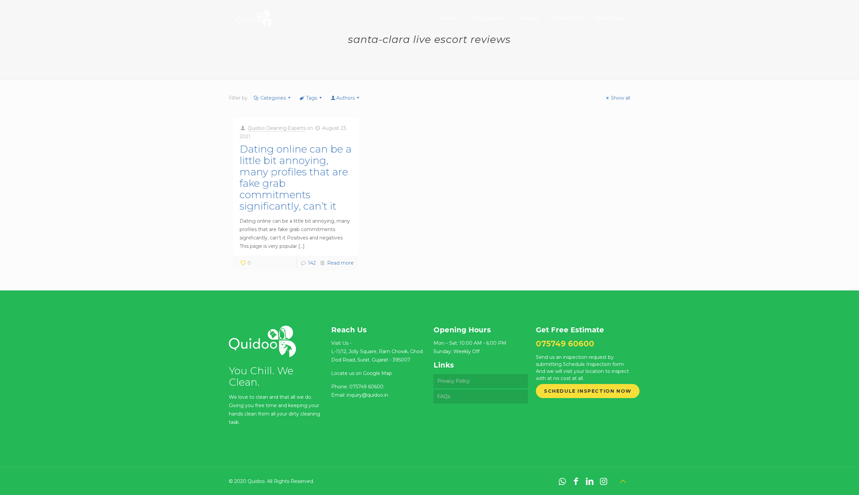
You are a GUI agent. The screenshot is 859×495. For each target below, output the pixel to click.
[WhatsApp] (562, 481)
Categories (273, 98)
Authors (345, 98)
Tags (311, 98)
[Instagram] (603, 481)
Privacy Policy (453, 381)
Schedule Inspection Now (587, 391)
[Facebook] (576, 481)
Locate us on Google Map (361, 373)
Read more (340, 263)
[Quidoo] (253, 13)
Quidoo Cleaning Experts (277, 128)
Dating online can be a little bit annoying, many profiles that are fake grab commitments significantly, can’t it (296, 177)
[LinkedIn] (590, 481)
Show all (620, 98)
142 (312, 263)
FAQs (443, 396)
